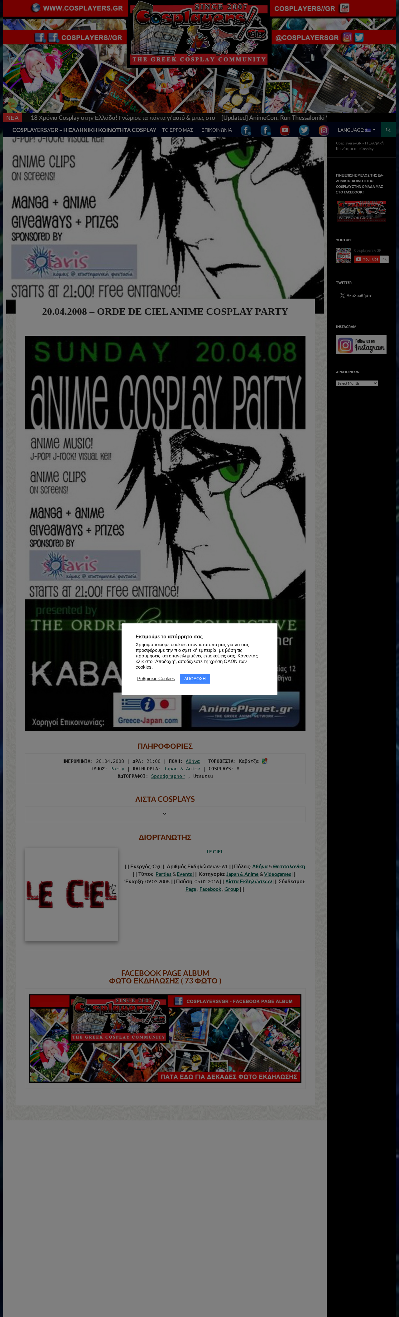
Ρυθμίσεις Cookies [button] (156, 678)
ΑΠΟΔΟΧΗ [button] (195, 678)
